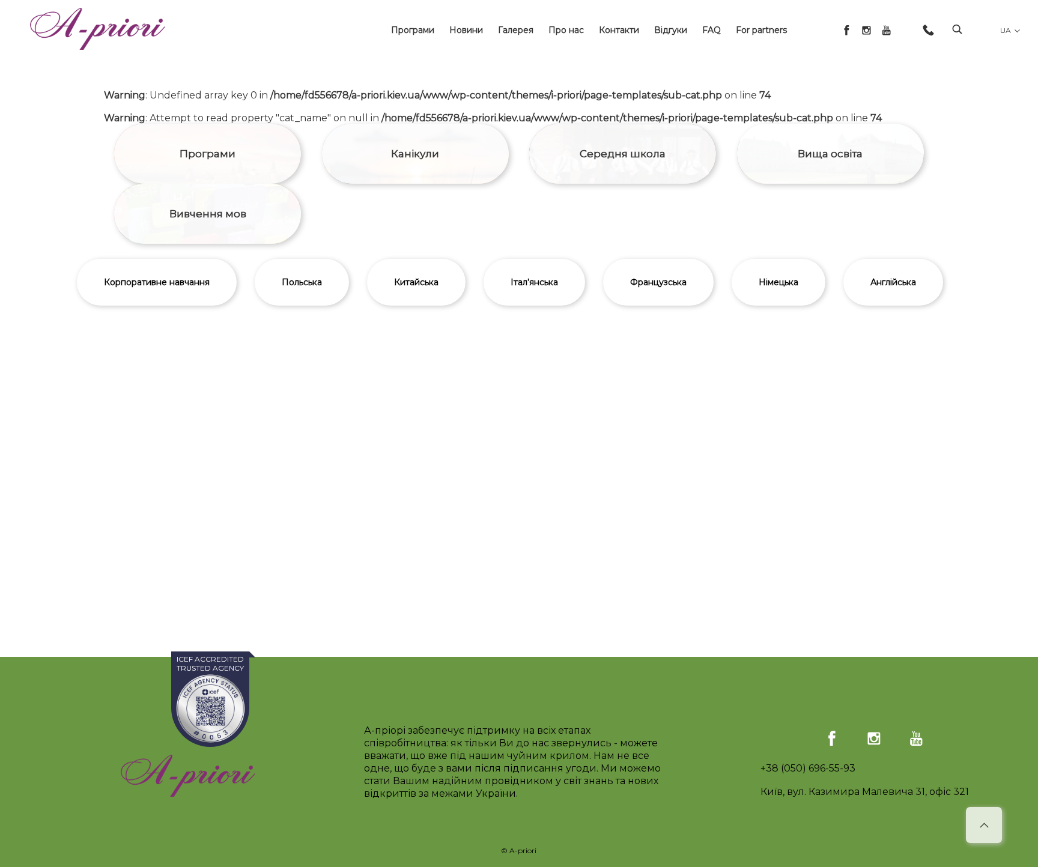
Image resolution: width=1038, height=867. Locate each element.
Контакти (619, 30)
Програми (412, 30)
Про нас (566, 30)
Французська (658, 282)
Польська (302, 282)
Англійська (893, 282)
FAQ (711, 30)
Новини (466, 30)
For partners (761, 30)
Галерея (515, 30)
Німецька (778, 282)
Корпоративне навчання (157, 282)
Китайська (416, 282)
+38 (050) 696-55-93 (807, 768)
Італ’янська (534, 282)
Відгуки (670, 30)
